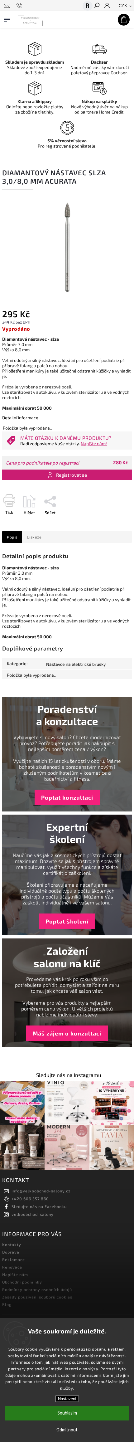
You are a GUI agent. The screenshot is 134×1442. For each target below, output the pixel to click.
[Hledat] (96, 6)
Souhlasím (67, 1413)
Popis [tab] (12, 536)
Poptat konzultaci (67, 797)
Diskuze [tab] (34, 536)
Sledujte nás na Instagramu (68, 1075)
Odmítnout (67, 1430)
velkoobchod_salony (33, 1214)
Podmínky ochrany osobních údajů (37, 1289)
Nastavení (67, 1398)
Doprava (10, 1252)
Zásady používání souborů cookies (37, 1296)
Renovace (12, 1266)
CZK (123, 5)
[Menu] (7, 18)
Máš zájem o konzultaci (67, 1033)
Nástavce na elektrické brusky (76, 664)
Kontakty (11, 1244)
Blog (7, 1304)
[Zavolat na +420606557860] (20, 5)
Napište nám (15, 1274)
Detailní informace (20, 417)
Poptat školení (67, 921)
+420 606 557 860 (30, 1198)
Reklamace (13, 1259)
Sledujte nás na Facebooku (39, 1206)
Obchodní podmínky (22, 1281)
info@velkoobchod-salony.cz (41, 1190)
